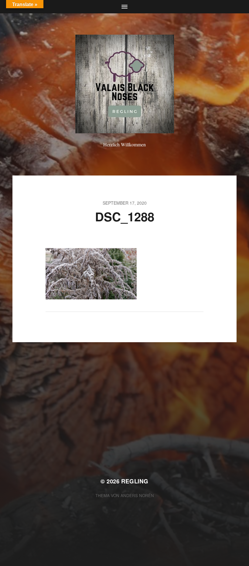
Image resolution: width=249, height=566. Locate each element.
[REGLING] (124, 84)
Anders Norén (137, 495)
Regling (134, 481)
